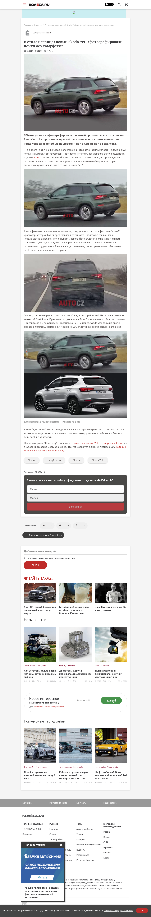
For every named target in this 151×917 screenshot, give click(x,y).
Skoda (76, 460)
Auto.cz (38, 157)
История (80, 839)
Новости (38, 25)
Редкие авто (82, 854)
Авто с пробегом (84, 828)
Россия (106, 831)
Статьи (52, 834)
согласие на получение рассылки (49, 706)
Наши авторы (110, 802)
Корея (106, 857)
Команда (27, 802)
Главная (27, 25)
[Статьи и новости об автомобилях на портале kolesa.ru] (39, 4)
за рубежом (54, 460)
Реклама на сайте (58, 802)
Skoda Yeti (98, 460)
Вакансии (27, 834)
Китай (106, 837)
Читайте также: (38, 578)
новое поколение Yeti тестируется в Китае (98, 443)
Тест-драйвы (56, 839)
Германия (108, 847)
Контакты (81, 802)
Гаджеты (80, 849)
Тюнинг (79, 834)
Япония (106, 852)
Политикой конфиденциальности (118, 910)
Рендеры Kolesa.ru (85, 860)
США (105, 842)
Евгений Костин (46, 32)
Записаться (75, 506)
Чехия (31, 460)
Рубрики (54, 823)
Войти (35, 565)
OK (142, 910)
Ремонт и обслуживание (88, 844)
